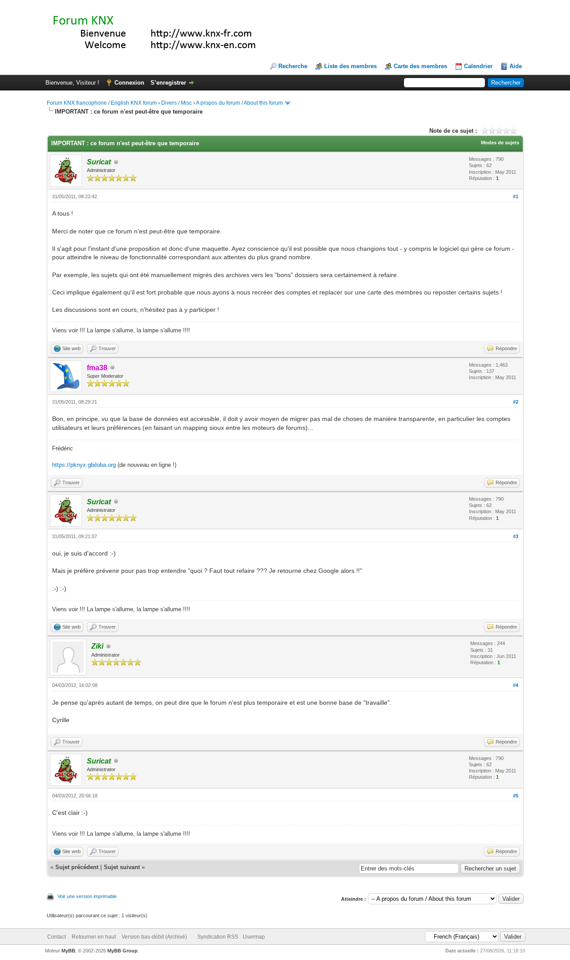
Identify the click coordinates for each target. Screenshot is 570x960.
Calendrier (478, 66)
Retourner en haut (94, 937)
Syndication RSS (217, 937)
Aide (515, 66)
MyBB (68, 950)
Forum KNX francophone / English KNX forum (102, 103)
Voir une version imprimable (87, 896)
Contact (56, 937)
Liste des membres (350, 66)
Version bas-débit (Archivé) (154, 937)
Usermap (254, 937)
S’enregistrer (168, 82)
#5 (515, 795)
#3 (515, 536)
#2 (515, 401)
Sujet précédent (76, 867)
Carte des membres (420, 66)
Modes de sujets (500, 142)
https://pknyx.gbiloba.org (84, 465)
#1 (515, 196)
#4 (515, 685)
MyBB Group (122, 950)
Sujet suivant (122, 867)
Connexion (129, 82)
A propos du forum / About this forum (239, 103)
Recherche (292, 66)
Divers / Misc (176, 103)
